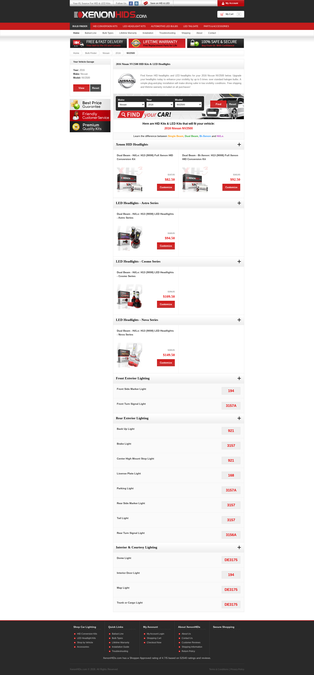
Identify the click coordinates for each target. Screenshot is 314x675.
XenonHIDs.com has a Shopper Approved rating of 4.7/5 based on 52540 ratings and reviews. (157, 657)
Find (218, 104)
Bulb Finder (80, 26)
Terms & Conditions (218, 669)
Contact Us (187, 638)
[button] (225, 642)
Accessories (83, 647)
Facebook (131, 3)
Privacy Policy (237, 669)
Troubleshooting (120, 651)
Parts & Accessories (216, 26)
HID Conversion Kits (105, 26)
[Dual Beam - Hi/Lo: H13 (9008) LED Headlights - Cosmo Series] (129, 296)
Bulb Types (117, 638)
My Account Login (155, 634)
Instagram (136, 3)
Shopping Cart (154, 638)
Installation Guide (120, 647)
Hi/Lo (220, 136)
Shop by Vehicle (85, 642)
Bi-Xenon (205, 136)
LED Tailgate (190, 26)
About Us (186, 634)
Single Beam (175, 136)
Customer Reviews (191, 642)
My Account (232, 3)
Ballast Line (118, 634)
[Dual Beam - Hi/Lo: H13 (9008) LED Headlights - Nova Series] (129, 355)
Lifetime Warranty (120, 642)
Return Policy (188, 651)
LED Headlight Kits (134, 26)
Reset (232, 104)
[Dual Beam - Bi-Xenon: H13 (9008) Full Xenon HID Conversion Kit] (195, 179)
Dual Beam (191, 136)
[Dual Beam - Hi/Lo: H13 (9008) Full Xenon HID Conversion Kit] (129, 179)
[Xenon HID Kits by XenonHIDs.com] (109, 14)
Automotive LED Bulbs (164, 26)
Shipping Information (192, 647)
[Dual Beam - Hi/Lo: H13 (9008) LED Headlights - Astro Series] (129, 238)
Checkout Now (154, 642)
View (81, 88)
